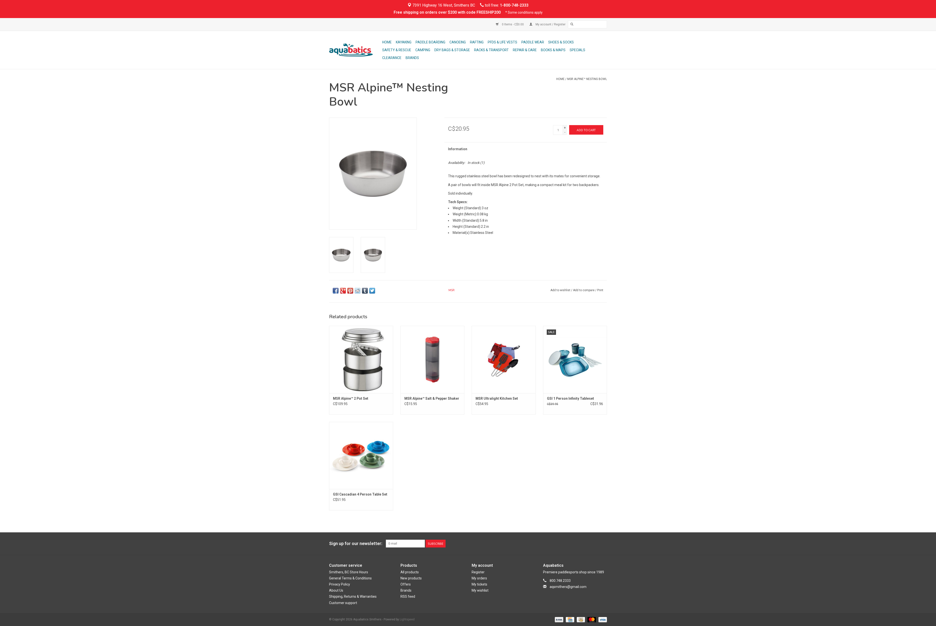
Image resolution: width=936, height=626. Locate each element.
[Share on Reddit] (358, 291)
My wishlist (480, 590)
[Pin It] (350, 291)
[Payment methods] (558, 619)
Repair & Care (525, 50)
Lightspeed (407, 619)
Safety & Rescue (396, 50)
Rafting (477, 42)
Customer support (343, 603)
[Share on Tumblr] (365, 291)
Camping (422, 50)
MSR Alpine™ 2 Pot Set (350, 398)
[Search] (572, 24)
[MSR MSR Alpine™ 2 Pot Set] (361, 359)
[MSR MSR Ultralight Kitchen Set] (504, 359)
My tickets (479, 584)
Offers (405, 584)
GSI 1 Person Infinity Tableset (570, 398)
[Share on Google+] (343, 291)
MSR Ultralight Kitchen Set (497, 398)
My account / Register (550, 24)
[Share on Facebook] (336, 291)
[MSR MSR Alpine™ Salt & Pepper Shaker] (432, 359)
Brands (412, 58)
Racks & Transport (491, 50)
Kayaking (403, 42)
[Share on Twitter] (372, 291)
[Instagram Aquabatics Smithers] (603, 543)
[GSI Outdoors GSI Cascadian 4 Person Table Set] (361, 455)
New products (411, 578)
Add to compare (584, 290)
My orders (479, 578)
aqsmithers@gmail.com (568, 587)
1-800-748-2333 (514, 5)
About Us (336, 590)
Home (387, 42)
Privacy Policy (339, 584)
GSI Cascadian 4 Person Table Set (360, 494)
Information (457, 149)
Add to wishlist (560, 290)
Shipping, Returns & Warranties (353, 596)
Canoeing (457, 42)
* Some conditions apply (524, 12)
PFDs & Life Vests (502, 42)
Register (478, 572)
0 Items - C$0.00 (513, 24)
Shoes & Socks (561, 42)
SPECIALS (577, 50)
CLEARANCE (391, 58)
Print (600, 290)
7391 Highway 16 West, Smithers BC (443, 5)
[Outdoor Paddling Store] (355, 50)
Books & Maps (553, 50)
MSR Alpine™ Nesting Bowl (587, 79)
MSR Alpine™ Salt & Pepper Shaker (431, 398)
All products (409, 572)
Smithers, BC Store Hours (348, 572)
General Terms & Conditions (350, 578)
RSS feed (407, 596)
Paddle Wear (532, 42)
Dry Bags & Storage (452, 50)
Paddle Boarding (430, 42)
